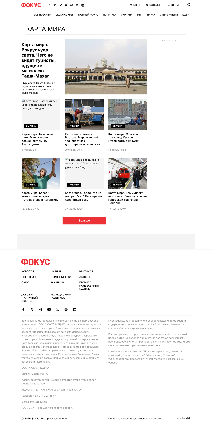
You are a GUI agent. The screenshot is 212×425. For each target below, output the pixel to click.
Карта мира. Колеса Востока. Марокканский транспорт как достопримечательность (82, 139)
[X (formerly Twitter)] (55, 5)
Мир (139, 14)
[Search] (189, 4)
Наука (151, 14)
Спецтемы (153, 5)
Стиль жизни (169, 14)
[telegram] (40, 309)
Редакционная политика (61, 296)
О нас (25, 282)
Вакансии (57, 282)
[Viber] (71, 5)
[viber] (57, 309)
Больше (84, 220)
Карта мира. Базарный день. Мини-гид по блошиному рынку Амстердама (37, 139)
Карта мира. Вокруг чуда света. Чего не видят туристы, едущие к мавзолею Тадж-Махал (39, 60)
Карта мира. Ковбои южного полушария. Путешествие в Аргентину (40, 196)
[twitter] (31, 309)
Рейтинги (172, 5)
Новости (27, 271)
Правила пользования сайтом (89, 285)
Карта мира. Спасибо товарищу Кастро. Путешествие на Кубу (123, 137)
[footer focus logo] (35, 262)
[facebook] (23, 309)
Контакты (156, 418)
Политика (110, 14)
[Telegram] (60, 5)
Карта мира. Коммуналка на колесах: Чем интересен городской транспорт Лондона (127, 198)
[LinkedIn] (83, 5)
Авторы (84, 277)
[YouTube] (66, 5)
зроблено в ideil (183, 418)
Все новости (42, 14)
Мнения (135, 5)
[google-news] (66, 309)
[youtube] (48, 309)
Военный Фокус (87, 14)
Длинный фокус (61, 277)
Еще (184, 14)
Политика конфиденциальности (128, 418)
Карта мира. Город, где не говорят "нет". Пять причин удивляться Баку (83, 196)
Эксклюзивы (64, 14)
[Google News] (77, 5)
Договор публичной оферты (29, 298)
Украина (127, 14)
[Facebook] (49, 5)
